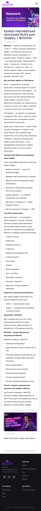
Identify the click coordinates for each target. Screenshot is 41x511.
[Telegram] (4, 477)
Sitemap (24, 479)
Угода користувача (28, 490)
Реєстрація (6, 490)
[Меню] (37, 3)
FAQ (3, 496)
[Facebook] (9, 477)
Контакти (25, 475)
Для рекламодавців (29, 469)
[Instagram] (14, 477)
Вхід (3, 493)
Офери (24, 465)
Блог (23, 472)
